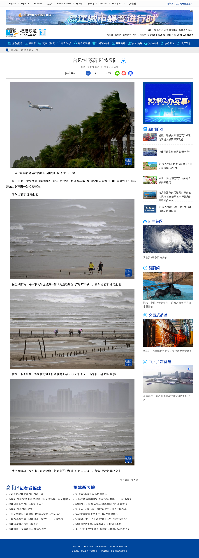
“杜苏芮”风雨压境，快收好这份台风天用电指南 (101, 509)
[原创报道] (168, 129)
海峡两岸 (120, 43)
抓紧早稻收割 (109, 504)
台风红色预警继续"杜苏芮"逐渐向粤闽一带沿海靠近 (103, 499)
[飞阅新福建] (168, 361)
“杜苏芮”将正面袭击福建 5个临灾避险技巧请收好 (175, 166)
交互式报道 (48, 43)
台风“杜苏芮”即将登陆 (20, 509)
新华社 (110, 34)
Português (117, 3)
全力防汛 (122, 504)
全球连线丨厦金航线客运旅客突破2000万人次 (167, 397)
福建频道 (26, 50)
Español (25, 3)
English (12, 3)
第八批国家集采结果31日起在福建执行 (96, 514)
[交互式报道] (168, 315)
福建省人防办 (185, 30)
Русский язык (64, 3)
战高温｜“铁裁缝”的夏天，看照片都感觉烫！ (167, 351)
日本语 (79, 3)
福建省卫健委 (170, 30)
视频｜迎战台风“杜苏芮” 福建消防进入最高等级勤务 (175, 137)
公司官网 (141, 34)
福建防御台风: (83, 504)
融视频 (32, 43)
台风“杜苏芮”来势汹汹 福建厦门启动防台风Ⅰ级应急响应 (39, 499)
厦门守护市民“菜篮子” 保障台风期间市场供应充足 (102, 529)
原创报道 (17, 43)
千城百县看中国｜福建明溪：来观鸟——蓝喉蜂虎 (36, 519)
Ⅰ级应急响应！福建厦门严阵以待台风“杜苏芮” (34, 514)
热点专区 (169, 43)
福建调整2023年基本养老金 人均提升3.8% (98, 524)
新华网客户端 (129, 34)
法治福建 (153, 43)
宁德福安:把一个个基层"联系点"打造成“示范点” (101, 519)
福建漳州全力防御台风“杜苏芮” (25, 504)
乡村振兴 (137, 43)
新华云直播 (84, 43)
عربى (49, 3)
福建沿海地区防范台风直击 (23, 524)
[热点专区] (168, 221)
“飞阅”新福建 (102, 43)
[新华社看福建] (39, 487)
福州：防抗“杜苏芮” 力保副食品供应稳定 (175, 180)
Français (38, 3)
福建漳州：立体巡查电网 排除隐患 (27, 529)
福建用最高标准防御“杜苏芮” (174, 151)
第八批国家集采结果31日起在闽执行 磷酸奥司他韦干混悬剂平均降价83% (175, 196)
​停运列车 (96, 504)
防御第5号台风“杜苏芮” (155, 257)
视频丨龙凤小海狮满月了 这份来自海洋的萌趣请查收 (167, 304)
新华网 (118, 34)
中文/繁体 (131, 3)
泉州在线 (158, 30)
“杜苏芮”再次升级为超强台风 (91, 494)
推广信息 (186, 43)
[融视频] (168, 268)
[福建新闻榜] (105, 487)
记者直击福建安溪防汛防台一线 (26, 494)
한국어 (90, 3)
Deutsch (103, 3)
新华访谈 (66, 43)
